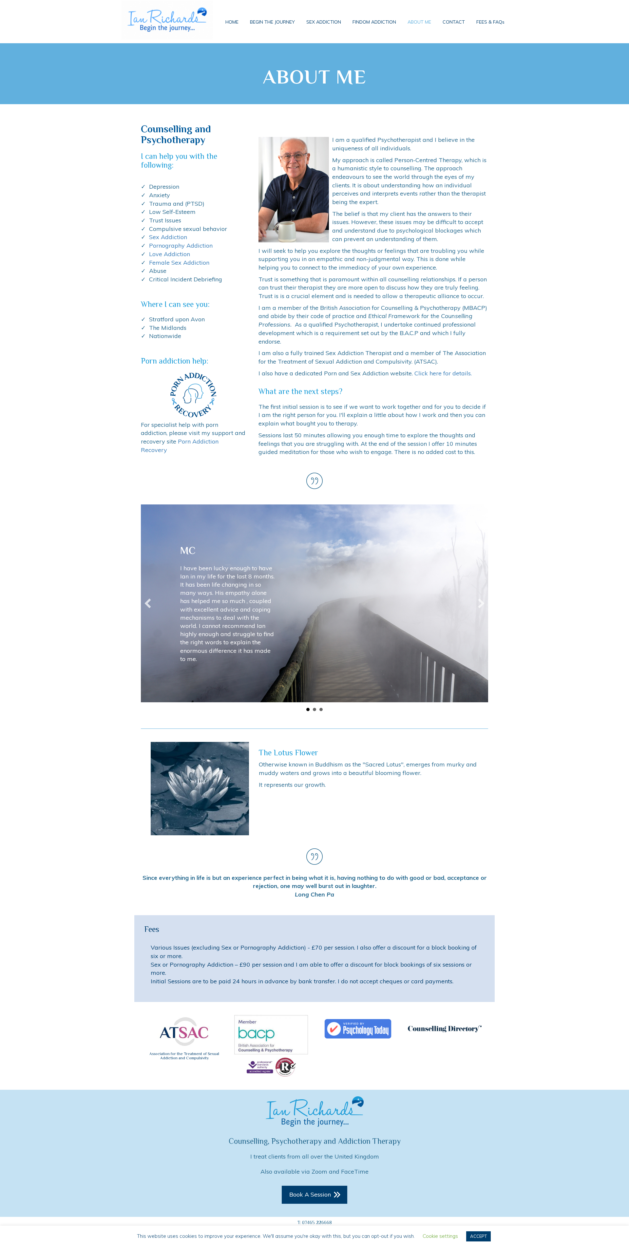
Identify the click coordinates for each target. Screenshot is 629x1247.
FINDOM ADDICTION (374, 22)
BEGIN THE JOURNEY (272, 22)
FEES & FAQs (490, 22)
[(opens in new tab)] (184, 1064)
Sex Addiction (168, 237)
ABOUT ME (419, 22)
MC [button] (308, 742)
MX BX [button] (314, 742)
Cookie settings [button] (440, 1236)
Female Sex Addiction (179, 262)
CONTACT (454, 22)
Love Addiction (169, 254)
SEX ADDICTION (323, 22)
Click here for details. (443, 373)
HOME (231, 22)
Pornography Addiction (181, 245)
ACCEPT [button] (478, 1236)
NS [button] (321, 742)
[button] (148, 619)
